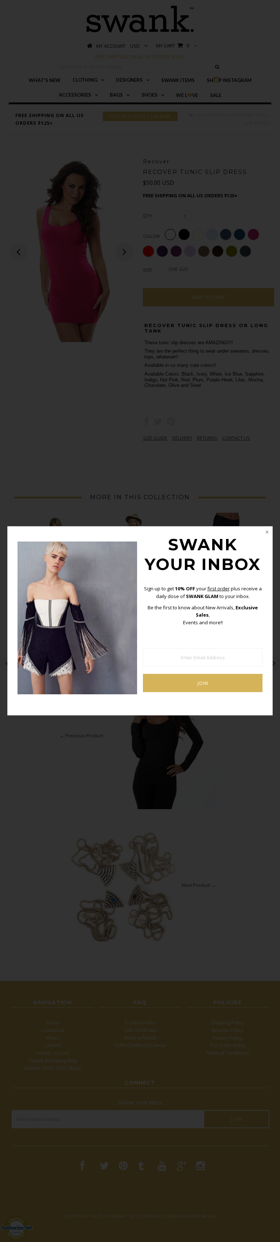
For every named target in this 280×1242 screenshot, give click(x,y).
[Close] (266, 532)
